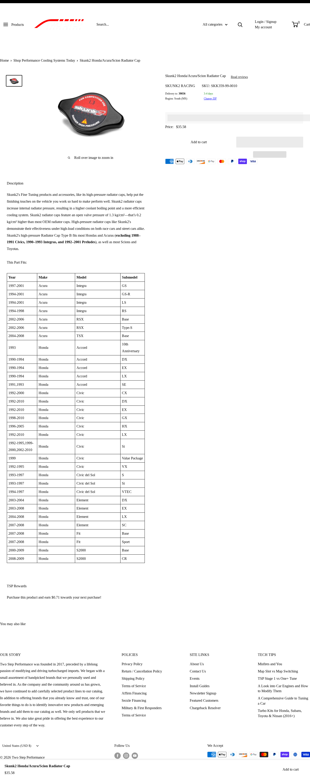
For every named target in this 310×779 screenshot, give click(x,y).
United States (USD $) (16, 745)
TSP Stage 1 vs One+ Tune (277, 678)
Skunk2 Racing (180, 86)
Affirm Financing (134, 693)
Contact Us (198, 671)
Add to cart (199, 142)
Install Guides (199, 686)
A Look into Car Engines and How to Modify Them (283, 688)
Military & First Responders (142, 708)
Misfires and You (270, 664)
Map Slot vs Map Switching (278, 671)
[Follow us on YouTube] (135, 755)
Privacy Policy (132, 664)
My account (263, 27)
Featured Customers (204, 700)
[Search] (240, 24)
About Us (197, 664)
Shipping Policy (133, 678)
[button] (269, 142)
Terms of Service (134, 686)
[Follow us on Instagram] (126, 755)
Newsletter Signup (203, 693)
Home (4, 60)
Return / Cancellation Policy (142, 671)
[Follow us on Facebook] (117, 755)
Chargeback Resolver (205, 708)
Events (194, 678)
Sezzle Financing (134, 700)
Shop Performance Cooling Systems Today (44, 60)
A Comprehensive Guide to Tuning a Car (283, 700)
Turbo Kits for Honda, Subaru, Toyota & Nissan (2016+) (280, 713)
